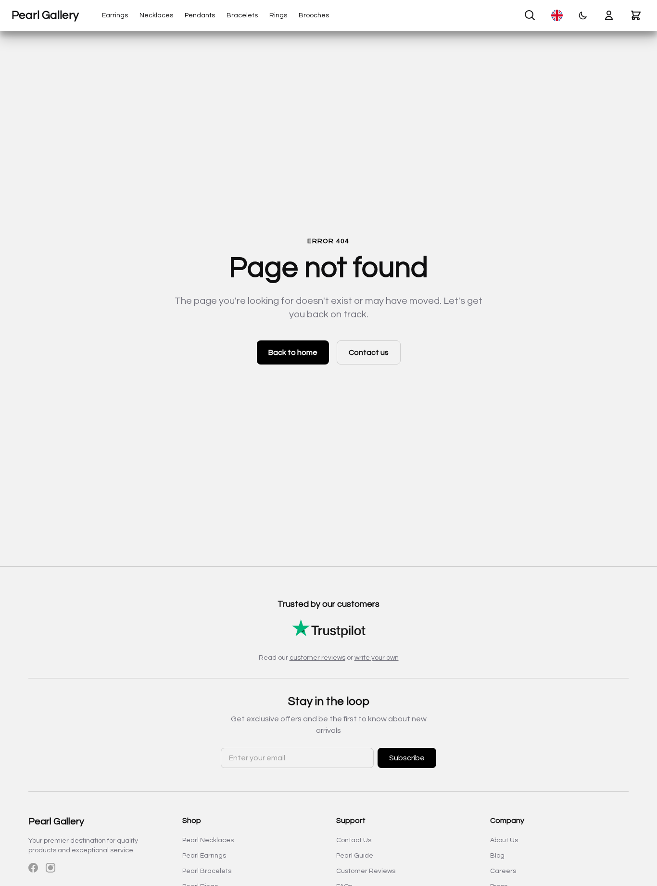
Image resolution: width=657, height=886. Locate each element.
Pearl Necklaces (208, 840)
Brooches (314, 15)
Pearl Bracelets (206, 871)
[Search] (530, 15)
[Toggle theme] (583, 15)
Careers (503, 871)
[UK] (557, 15)
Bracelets (242, 15)
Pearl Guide (354, 855)
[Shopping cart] (635, 15)
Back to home (292, 352)
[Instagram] (50, 868)
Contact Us (353, 840)
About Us (504, 840)
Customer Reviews (365, 871)
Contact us (369, 352)
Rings (278, 15)
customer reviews (317, 657)
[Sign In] (609, 15)
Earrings (115, 15)
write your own (376, 657)
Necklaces (156, 15)
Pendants (200, 15)
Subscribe (407, 758)
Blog (497, 855)
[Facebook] (33, 868)
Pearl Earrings (204, 855)
